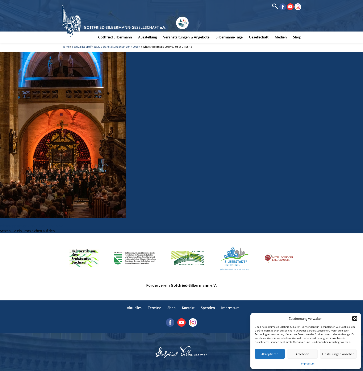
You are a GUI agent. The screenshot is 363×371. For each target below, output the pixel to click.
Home (66, 47)
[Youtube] (290, 6)
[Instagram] (297, 6)
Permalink (64, 231)
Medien (281, 37)
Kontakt (188, 307)
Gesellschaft (258, 37)
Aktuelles (134, 307)
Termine (154, 307)
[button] (354, 318)
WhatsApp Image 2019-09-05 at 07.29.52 (31, 226)
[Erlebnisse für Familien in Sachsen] (182, 23)
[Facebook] (282, 6)
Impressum (307, 363)
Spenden (208, 307)
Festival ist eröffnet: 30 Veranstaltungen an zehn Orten (106, 47)
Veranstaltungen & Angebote (186, 37)
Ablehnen (302, 354)
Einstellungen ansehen (338, 354)
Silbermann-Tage (229, 37)
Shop (297, 37)
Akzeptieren (269, 354)
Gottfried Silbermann (115, 37)
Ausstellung (147, 37)
